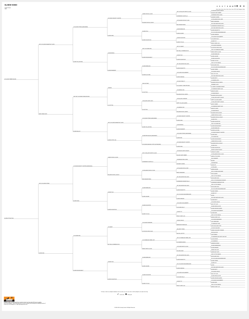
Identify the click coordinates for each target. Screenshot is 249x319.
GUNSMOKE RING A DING (216, 14)
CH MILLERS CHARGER (182, 98)
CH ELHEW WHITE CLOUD (182, 246)
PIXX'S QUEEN (214, 173)
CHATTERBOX (214, 234)
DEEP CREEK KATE (43, 113)
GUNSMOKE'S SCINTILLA (182, 15)
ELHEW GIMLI (111, 35)
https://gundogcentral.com (21, 304)
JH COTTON (145, 92)
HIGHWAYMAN (214, 162)
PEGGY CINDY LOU (215, 43)
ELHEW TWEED (214, 69)
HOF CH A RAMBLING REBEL (217, 49)
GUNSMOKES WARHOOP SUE (217, 182)
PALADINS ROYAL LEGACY (217, 143)
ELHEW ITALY (145, 31)
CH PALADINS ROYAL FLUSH (217, 153)
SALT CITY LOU (214, 73)
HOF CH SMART (180, 46)
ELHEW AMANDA (214, 247)
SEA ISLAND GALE (215, 64)
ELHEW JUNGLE (180, 220)
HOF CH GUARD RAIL (147, 48)
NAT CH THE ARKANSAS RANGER (218, 180)
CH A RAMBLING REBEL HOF (148, 239)
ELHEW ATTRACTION (8, 218)
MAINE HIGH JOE (215, 249)
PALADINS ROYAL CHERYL (182, 94)
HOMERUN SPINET (215, 243)
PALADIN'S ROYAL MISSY (216, 95)
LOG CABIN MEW (215, 221)
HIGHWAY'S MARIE (215, 17)
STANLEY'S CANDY (215, 151)
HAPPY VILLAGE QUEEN (216, 99)
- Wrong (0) (129, 294)
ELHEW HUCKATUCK (146, 39)
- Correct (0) (122, 294)
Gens (217, 9)
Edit (237, 9)
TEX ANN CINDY (180, 250)
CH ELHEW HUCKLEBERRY (217, 36)
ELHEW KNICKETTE (215, 30)
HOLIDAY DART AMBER (216, 12)
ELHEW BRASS (111, 52)
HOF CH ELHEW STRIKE (44, 183)
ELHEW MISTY (214, 77)
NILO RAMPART (214, 158)
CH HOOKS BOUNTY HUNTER (183, 142)
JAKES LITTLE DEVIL (215, 156)
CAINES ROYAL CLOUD (216, 141)
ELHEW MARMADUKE (216, 245)
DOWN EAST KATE (215, 251)
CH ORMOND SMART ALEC (217, 88)
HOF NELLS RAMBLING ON (113, 244)
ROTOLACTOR (214, 232)
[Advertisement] (124, 316)
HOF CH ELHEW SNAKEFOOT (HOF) (47, 44)
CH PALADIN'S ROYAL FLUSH (183, 20)
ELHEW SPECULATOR (216, 206)
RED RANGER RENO (181, 24)
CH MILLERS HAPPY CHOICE (217, 97)
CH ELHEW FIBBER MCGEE (10, 79)
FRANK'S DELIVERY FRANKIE (217, 230)
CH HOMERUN (214, 240)
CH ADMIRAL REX (215, 80)
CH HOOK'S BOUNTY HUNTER (114, 18)
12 (232, 6)
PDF (235, 9)
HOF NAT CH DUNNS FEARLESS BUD (81, 96)
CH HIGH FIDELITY (181, 81)
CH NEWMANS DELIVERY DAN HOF (219, 236)
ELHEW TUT (214, 40)
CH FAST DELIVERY (215, 227)
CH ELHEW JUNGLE (215, 71)
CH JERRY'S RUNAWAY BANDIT (218, 86)
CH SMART (110, 226)
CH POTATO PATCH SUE (216, 47)
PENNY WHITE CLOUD (216, 51)
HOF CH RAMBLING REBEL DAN (184, 237)
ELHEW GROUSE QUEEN (216, 208)
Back (244, 9)
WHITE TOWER (214, 104)
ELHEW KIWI (179, 137)
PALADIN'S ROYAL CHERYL (217, 82)
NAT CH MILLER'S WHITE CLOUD (184, 11)
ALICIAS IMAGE (214, 238)
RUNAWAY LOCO (215, 84)
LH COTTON (110, 105)
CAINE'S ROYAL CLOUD (147, 13)
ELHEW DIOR (214, 212)
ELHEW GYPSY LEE (112, 139)
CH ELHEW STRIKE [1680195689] (80, 26)
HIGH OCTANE (145, 83)
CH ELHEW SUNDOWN (216, 45)
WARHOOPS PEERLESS (182, 224)
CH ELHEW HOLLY (215, 38)
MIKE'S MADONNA (215, 21)
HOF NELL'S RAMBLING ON (183, 50)
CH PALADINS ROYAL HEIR (217, 19)
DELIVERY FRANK (181, 229)
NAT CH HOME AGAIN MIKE (217, 171)
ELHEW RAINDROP (112, 70)
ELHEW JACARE (180, 33)
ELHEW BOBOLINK (181, 28)
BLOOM (213, 160)
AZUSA (212, 195)
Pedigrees (240, 9)
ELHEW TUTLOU (180, 42)
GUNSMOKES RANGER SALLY (217, 25)
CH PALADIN (214, 167)
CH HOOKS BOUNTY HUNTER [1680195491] (82, 165)
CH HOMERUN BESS (181, 242)
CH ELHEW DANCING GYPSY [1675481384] (151, 144)
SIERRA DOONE (214, 169)
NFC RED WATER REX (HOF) (217, 23)
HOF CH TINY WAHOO (216, 62)
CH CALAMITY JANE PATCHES (183, 85)
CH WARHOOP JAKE (215, 223)
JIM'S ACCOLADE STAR (216, 225)
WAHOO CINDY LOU (215, 217)
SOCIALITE (213, 164)
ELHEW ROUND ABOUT (147, 57)
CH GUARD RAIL (214, 136)
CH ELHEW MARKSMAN (216, 219)
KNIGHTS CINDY (214, 90)
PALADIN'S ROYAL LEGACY (148, 22)
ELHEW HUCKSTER (181, 37)
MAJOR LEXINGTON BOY (216, 149)
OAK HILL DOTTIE (180, 233)
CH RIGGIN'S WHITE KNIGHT (217, 10)
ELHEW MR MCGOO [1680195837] (149, 135)
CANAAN (110, 87)
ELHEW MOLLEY (76, 131)
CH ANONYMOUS (215, 93)
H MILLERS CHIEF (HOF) (147, 100)
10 (230, 6)
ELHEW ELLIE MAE (146, 74)
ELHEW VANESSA (215, 34)
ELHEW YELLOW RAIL (78, 61)
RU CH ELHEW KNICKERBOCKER (218, 32)
